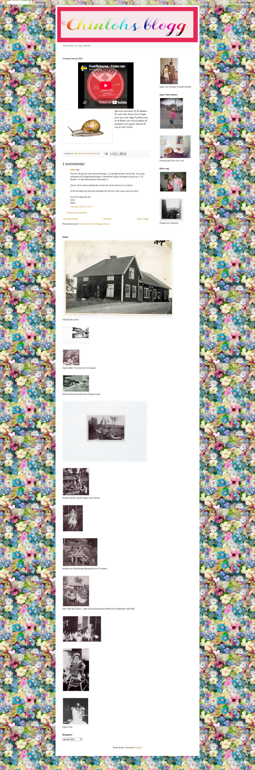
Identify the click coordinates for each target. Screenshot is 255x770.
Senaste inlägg (70, 219)
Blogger (138, 747)
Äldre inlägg (142, 219)
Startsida (107, 219)
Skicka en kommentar (77, 213)
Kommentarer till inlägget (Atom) (94, 224)
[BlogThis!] (115, 153)
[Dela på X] (118, 153)
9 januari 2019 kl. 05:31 (81, 207)
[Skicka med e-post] (111, 153)
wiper (73, 170)
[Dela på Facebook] (121, 153)
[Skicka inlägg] (106, 153)
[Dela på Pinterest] (125, 153)
